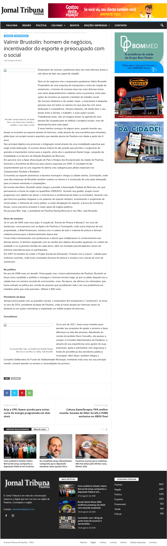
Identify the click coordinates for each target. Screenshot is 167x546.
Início (6, 32)
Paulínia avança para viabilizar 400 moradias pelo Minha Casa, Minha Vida (91, 463)
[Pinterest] (22, 393)
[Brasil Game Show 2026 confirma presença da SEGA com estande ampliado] (67, 506)
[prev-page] (102, 429)
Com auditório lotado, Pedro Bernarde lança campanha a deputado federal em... (92, 488)
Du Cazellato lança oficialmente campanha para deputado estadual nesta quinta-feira (56, 463)
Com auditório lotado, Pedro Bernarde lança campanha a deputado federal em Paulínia (19, 463)
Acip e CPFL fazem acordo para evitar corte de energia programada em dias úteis (27, 413)
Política (41, 25)
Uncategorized (21, 36)
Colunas (56, 25)
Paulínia (11, 25)
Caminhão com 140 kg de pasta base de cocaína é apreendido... (90, 520)
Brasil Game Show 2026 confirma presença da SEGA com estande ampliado (91, 504)
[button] (162, 25)
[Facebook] (7, 393)
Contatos (121, 25)
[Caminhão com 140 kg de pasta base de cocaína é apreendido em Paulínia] (67, 522)
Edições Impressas (95, 25)
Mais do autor (40, 429)
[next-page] (106, 429)
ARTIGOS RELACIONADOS (17, 429)
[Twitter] (14, 393)
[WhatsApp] (29, 393)
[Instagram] (13, 516)
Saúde (117, 509)
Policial (117, 514)
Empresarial (120, 504)
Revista (74, 25)
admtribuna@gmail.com (23, 509)
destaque (16, 378)
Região (26, 25)
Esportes (118, 499)
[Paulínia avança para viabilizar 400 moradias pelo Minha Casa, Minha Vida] (92, 446)
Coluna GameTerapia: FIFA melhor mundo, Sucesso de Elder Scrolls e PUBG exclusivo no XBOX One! (84, 413)
